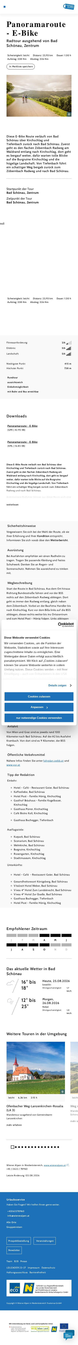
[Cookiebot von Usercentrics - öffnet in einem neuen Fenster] (58, 624)
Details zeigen (57, 685)
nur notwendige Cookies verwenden (39, 717)
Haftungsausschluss (17, 1272)
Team (9, 1261)
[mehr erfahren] (36, 1084)
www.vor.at (13, 765)
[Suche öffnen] (19, 7)
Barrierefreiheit (38, 1272)
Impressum (34, 1267)
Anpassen (37, 707)
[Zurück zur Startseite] (68, 7)
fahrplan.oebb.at (53, 760)
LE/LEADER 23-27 (16, 1267)
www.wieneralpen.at (55, 1165)
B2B (16, 1261)
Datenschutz (48, 1267)
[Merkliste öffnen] (16, 7)
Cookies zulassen (39, 696)
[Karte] (10, 7)
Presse (23, 1261)
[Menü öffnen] (4, 7)
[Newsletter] (13, 7)
